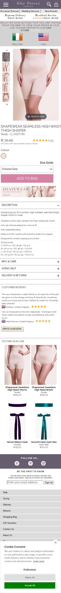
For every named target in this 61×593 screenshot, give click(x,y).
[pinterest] (30, 463)
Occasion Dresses (9, 11)
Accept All (30, 585)
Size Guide (46, 162)
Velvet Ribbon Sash (17, 442)
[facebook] (17, 463)
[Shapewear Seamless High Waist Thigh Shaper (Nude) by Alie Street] (6, 57)
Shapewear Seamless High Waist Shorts (17, 388)
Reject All (30, 577)
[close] (55, 542)
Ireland (17, 44)
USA (43, 44)
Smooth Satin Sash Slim (44, 442)
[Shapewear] (28, 198)
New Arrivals (51, 11)
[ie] (17, 41)
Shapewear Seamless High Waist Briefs (44, 388)
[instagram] (43, 463)
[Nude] (3, 156)
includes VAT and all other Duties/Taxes (19, 143)
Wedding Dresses (30, 11)
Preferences (30, 569)
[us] (43, 41)
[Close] (35, 30)
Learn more (38, 561)
